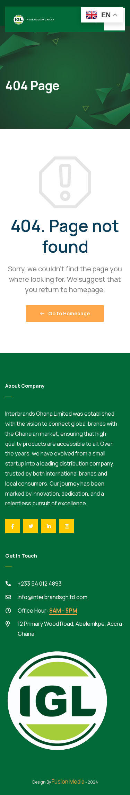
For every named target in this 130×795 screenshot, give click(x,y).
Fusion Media (68, 781)
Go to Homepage (68, 313)
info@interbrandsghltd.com (52, 597)
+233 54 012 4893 (40, 583)
